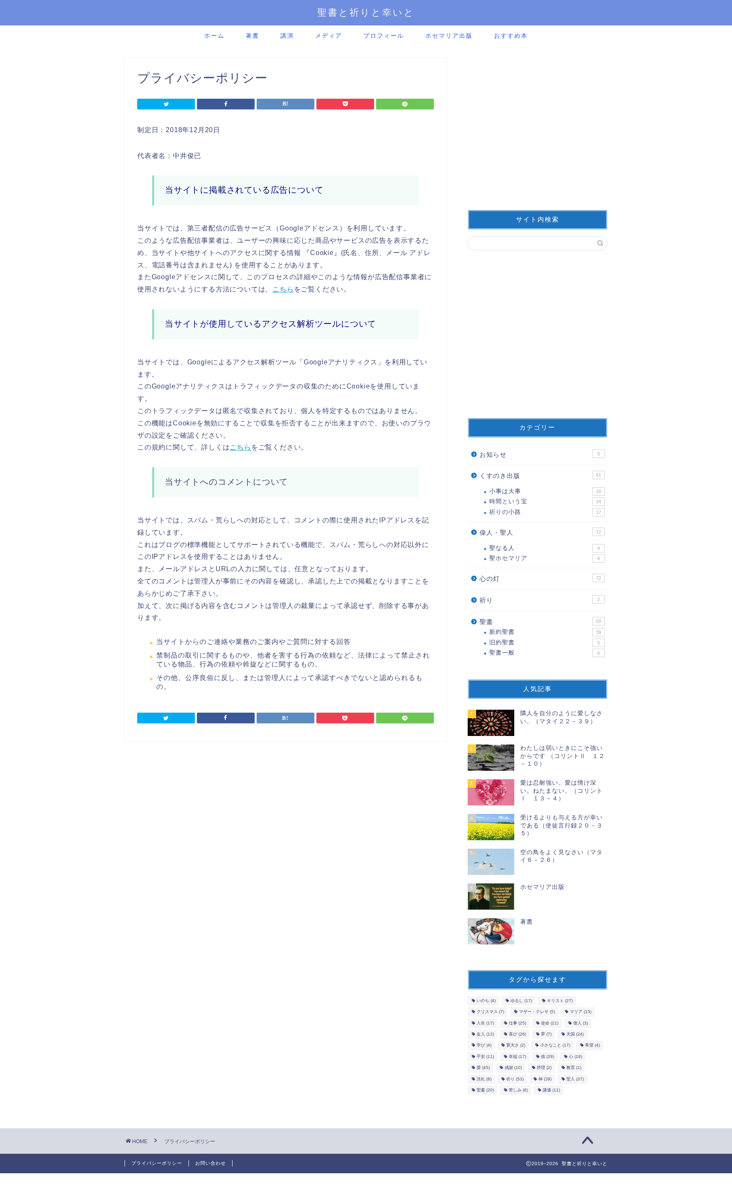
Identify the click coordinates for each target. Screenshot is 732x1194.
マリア (580, 1012)
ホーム (214, 35)
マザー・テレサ (537, 1012)
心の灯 (540, 578)
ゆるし (521, 1000)
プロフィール (383, 35)
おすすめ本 (511, 35)
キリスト (560, 1000)
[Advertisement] (537, 129)
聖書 (540, 621)
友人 (485, 1034)
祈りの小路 (545, 512)
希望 (592, 1045)
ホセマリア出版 (449, 35)
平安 (485, 1056)
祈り (540, 600)
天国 (575, 1034)
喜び (517, 1034)
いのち (486, 1000)
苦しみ (518, 1090)
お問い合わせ (210, 1163)
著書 (252, 35)
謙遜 (551, 1090)
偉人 (580, 1023)
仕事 (517, 1023)
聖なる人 (544, 548)
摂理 (544, 1068)
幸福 (517, 1056)
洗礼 (484, 1079)
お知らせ (540, 454)
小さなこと (555, 1045)
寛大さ (515, 1045)
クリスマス (490, 1012)
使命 (549, 1023)
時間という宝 (545, 501)
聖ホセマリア (544, 558)
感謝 (513, 1068)
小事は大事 (545, 491)
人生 (485, 1023)
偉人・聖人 (540, 532)
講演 (287, 35)
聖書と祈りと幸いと (366, 12)
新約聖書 (545, 632)
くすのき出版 (540, 475)
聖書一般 (544, 653)
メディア (328, 35)
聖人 (575, 1079)
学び (484, 1045)
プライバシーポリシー (156, 1163)
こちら (283, 289)
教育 (573, 1068)
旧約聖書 (544, 642)
